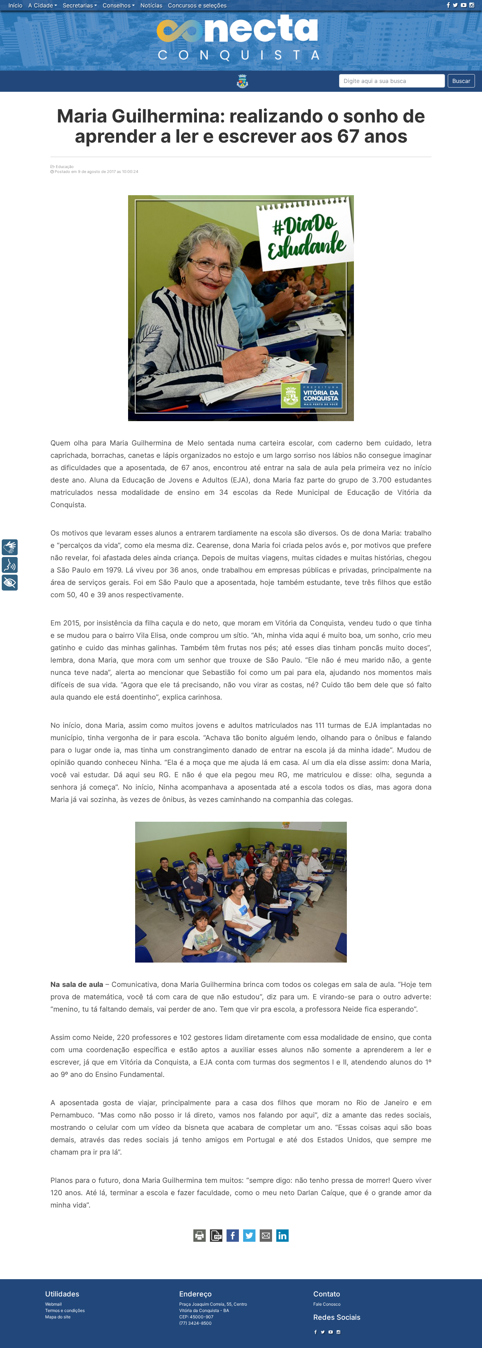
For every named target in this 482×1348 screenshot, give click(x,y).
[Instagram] (471, 4)
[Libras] (10, 547)
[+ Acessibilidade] (10, 583)
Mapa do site (58, 1316)
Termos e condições (65, 1310)
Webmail (53, 1304)
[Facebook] (448, 4)
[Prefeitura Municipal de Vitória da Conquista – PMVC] (242, 81)
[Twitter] (455, 4)
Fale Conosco (327, 1304)
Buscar (461, 80)
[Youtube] (463, 4)
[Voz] (10, 565)
